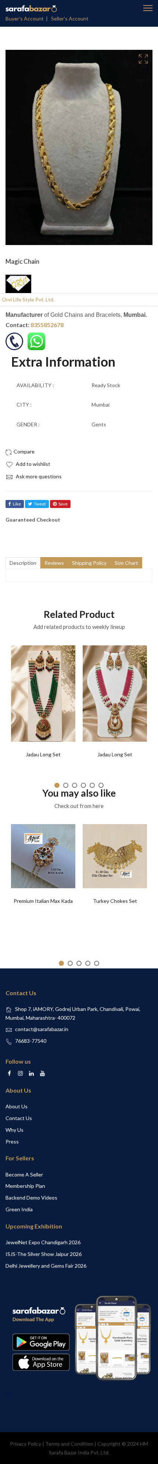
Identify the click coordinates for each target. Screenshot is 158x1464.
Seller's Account (70, 18)
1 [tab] (57, 785)
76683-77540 (30, 1041)
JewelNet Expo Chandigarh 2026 (43, 1242)
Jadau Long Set (43, 754)
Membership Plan (25, 1186)
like (17, 504)
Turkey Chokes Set (115, 901)
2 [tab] (65, 785)
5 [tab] (92, 785)
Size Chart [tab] (126, 563)
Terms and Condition (69, 1444)
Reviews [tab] (54, 563)
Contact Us (19, 1118)
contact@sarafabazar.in (41, 1029)
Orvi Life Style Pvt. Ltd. (28, 299)
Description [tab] (23, 563)
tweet (40, 504)
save (63, 504)
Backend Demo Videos (31, 1197)
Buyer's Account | (28, 18)
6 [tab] (101, 785)
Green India (19, 1209)
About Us (17, 1106)
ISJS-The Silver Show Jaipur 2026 (44, 1254)
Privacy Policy (25, 1444)
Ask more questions (38, 476)
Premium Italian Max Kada (43, 901)
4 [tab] (83, 785)
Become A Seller (24, 1174)
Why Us (15, 1130)
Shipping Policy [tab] (89, 563)
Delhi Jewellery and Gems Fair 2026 (46, 1266)
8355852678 (47, 324)
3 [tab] (74, 785)
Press (12, 1141)
